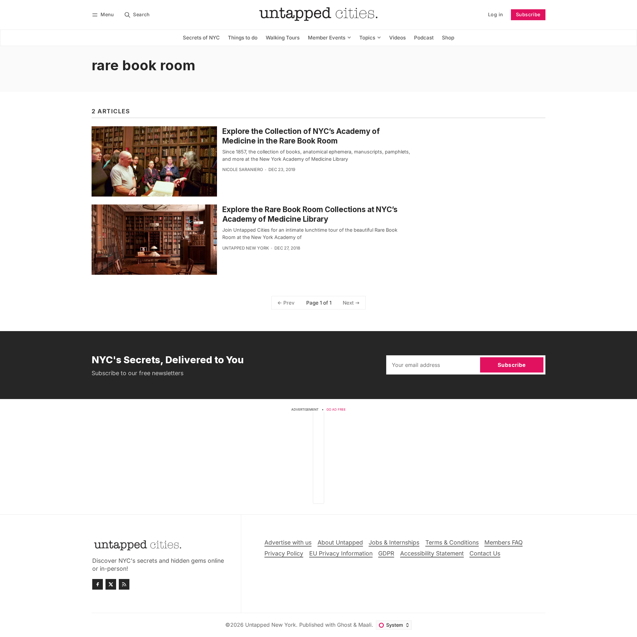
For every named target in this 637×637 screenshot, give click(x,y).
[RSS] (124, 584)
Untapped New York (245, 248)
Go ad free (336, 409)
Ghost (344, 624)
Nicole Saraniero (242, 169)
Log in (495, 14)
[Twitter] (111, 584)
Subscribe (528, 14)
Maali (365, 624)
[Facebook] (97, 584)
